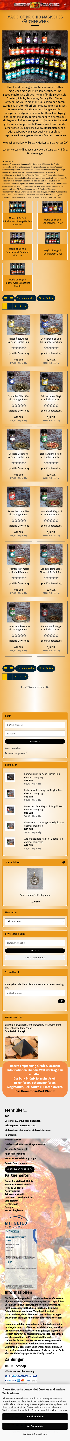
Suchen (35, 951)
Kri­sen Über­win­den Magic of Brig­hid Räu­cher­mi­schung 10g (18, 340)
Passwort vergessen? (16, 753)
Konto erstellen (13, 748)
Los (61, 1001)
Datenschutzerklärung (56, 1410)
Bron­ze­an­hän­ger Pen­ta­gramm (35, 895)
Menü (5, 5)
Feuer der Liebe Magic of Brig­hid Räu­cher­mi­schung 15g (18, 513)
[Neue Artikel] (63, 862)
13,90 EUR (35, 901)
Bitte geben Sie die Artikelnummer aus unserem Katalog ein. (34, 986)
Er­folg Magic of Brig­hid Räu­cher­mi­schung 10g (51, 340)
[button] (5, 298)
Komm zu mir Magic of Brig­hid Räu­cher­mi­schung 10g (51, 628)
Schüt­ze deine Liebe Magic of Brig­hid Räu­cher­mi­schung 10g (51, 571)
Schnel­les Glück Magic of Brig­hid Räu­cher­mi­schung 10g (18, 398)
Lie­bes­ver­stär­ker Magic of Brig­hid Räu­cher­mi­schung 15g (19, 628)
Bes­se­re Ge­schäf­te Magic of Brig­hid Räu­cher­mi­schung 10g (18, 456)
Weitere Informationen (35, 1434)
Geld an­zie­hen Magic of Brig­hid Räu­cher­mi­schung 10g (51, 398)
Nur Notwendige (35, 1426)
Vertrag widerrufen (20, 1169)
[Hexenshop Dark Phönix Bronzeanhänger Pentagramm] (35, 878)
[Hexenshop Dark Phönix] (35, 5)
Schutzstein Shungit (15, 1031)
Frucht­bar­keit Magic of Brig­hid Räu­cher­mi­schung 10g (18, 571)
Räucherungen (35, 153)
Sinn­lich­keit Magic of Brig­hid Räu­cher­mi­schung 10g (51, 513)
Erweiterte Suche (35, 958)
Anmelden (35, 741)
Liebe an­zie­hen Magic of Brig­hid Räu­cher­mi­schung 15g (51, 456)
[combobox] (25, 298)
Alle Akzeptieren (35, 1416)
